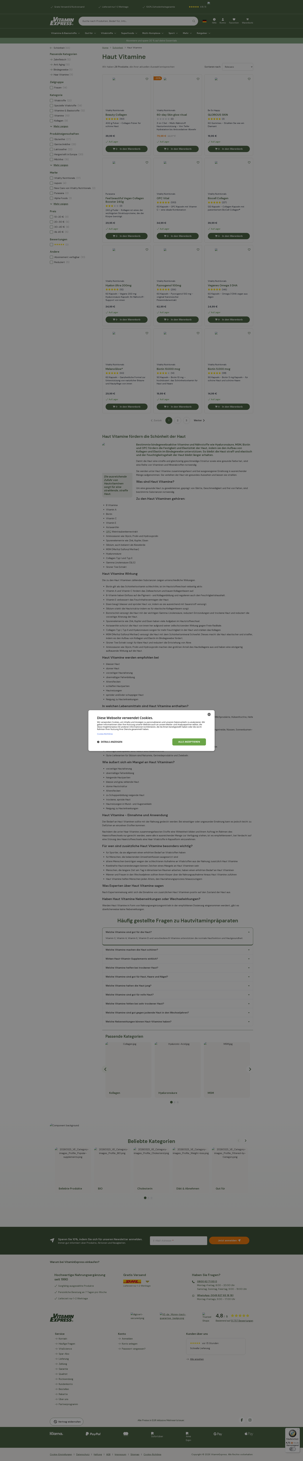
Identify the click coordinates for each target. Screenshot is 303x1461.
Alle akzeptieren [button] (189, 741)
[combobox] (209, 714)
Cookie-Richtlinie (105, 733)
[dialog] (151, 730)
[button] (109, 742)
